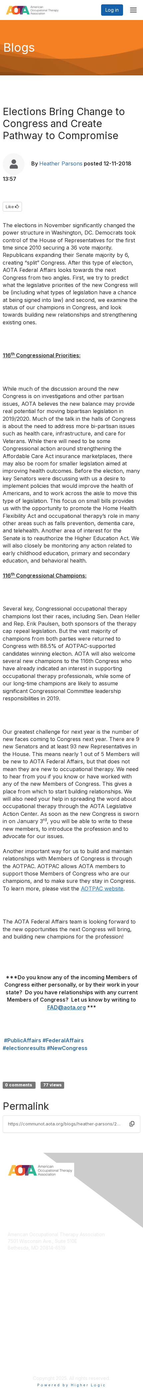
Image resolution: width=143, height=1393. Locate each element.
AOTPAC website (102, 888)
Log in (112, 10)
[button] (132, 1124)
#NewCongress (67, 1048)
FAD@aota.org (66, 1007)
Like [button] (10, 206)
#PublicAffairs (22, 1040)
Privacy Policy (23, 1361)
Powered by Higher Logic (71, 1385)
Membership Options (30, 1304)
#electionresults (24, 1048)
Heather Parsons (60, 163)
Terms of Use (22, 1355)
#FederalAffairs (63, 1040)
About (14, 1348)
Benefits (17, 1298)
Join (12, 1291)
